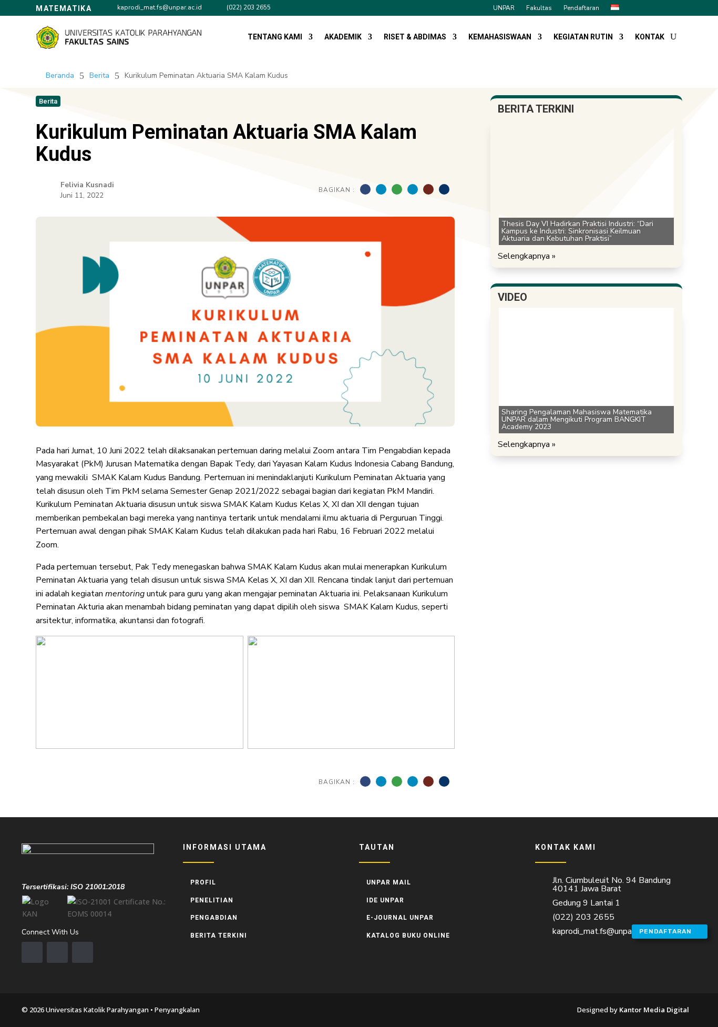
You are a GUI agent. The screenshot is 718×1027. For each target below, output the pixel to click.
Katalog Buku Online (408, 935)
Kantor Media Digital (657, 1009)
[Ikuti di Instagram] (656, 7)
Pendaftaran (581, 8)
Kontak (649, 37)
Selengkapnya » (527, 256)
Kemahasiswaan (499, 37)
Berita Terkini (218, 935)
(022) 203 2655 (249, 7)
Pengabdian (214, 917)
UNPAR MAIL (388, 882)
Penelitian (211, 900)
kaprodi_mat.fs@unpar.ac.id (159, 7)
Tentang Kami (275, 37)
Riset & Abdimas (415, 37)
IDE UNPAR (385, 900)
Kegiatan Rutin (583, 37)
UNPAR (504, 8)
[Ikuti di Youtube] (675, 7)
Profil (203, 882)
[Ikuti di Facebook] (637, 7)
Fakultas (539, 8)
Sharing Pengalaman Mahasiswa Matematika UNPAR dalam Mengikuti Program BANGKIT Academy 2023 (576, 419)
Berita (99, 75)
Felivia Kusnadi (87, 185)
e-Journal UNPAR (400, 917)
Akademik (343, 37)
